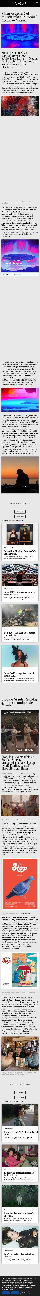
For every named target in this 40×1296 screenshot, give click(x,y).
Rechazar (15, 1293)
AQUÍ (11, 1289)
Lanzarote (5, 236)
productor (5, 369)
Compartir (20, 512)
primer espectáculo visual (22, 216)
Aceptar (6, 1293)
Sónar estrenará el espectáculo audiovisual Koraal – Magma (19, 16)
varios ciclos (6, 431)
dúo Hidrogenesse (9, 942)
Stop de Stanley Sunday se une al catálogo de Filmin (19, 702)
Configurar (25, 1293)
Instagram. (5, 204)
